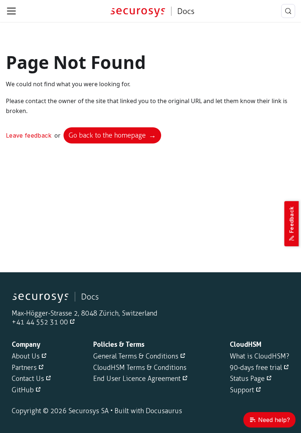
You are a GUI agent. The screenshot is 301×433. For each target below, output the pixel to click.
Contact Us (28, 379)
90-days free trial (256, 368)
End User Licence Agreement (137, 379)
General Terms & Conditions (135, 356)
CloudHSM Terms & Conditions (139, 368)
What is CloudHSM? (259, 356)
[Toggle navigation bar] (11, 11)
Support (242, 390)
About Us (26, 356)
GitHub (23, 390)
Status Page (247, 379)
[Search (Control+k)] (288, 11)
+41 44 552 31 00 (40, 322)
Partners (24, 368)
